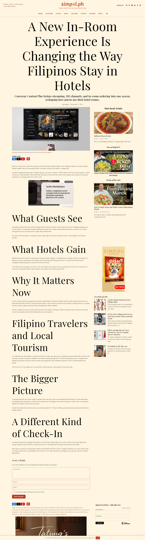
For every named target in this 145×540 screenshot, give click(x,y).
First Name (99, 516)
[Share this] (14, 159)
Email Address (100, 509)
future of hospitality (73, 507)
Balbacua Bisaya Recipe (102, 136)
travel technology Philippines (57, 514)
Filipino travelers (61, 507)
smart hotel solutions (29, 514)
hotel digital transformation (73, 510)
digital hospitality (35, 507)
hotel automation (59, 510)
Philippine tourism (17, 514)
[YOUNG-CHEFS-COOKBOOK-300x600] (113, 269)
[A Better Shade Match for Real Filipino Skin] (100, 305)
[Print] (28, 158)
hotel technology (40, 512)
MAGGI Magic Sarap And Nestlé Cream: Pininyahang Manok (113, 208)
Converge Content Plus (23, 507)
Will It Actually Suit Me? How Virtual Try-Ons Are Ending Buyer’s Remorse (118, 332)
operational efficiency (81, 512)
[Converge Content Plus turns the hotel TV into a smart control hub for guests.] (51, 129)
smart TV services (42, 514)
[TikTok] (134, 5)
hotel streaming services (26, 512)
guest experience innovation (29, 510)
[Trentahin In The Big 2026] (100, 351)
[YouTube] (132, 5)
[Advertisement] (113, 235)
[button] (106, 13)
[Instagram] (129, 5)
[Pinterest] (140, 5)
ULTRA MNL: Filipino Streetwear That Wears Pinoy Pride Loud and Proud (120, 316)
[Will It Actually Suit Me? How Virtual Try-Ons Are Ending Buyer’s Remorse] (100, 335)
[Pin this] (23, 159)
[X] (137, 5)
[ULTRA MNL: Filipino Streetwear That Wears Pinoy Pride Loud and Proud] (100, 319)
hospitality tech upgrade (45, 510)
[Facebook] (126, 5)
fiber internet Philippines (48, 507)
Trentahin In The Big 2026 (117, 346)
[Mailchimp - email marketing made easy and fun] (125, 524)
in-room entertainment (52, 512)
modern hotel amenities (67, 512)
